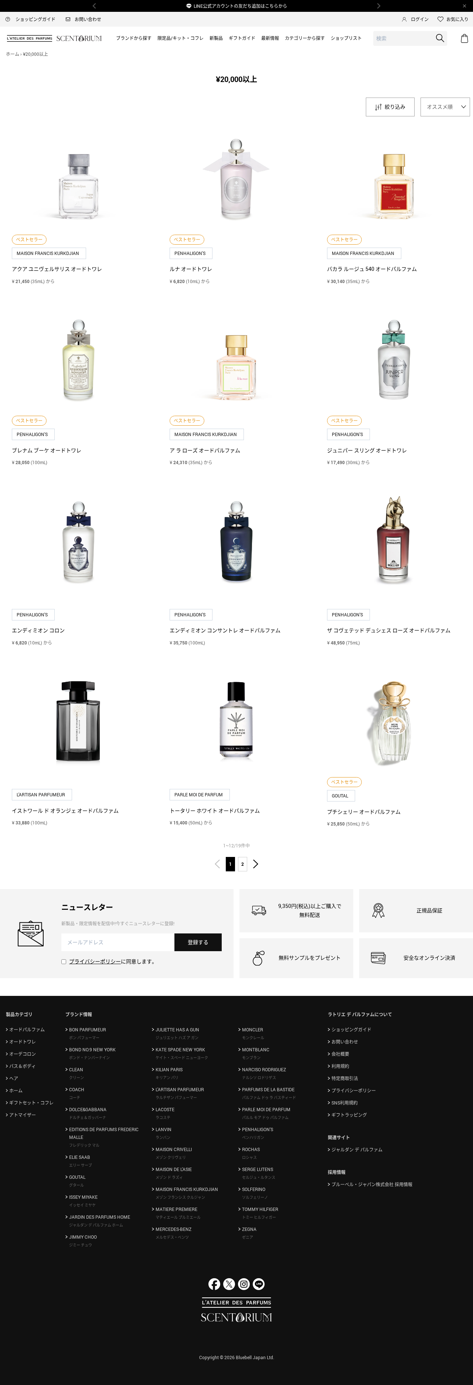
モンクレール (253, 1037)
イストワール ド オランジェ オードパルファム (65, 810)
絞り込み (395, 106)
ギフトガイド (242, 38)
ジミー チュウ (80, 1245)
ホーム (12, 54)
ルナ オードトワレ (191, 268)
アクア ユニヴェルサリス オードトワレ (57, 268)
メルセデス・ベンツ (172, 1237)
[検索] (440, 38)
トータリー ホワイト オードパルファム (215, 810)
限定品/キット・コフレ (180, 38)
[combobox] (410, 38)
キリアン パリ (167, 1077)
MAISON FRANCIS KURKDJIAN (48, 253)
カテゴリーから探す (305, 38)
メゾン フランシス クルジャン (180, 1197)
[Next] (378, 6)
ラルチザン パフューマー (176, 1097)
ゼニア (247, 1237)
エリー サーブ (80, 1165)
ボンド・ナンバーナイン (89, 1057)
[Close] (464, 6)
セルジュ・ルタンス (258, 1177)
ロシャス (249, 1157)
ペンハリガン (253, 1137)
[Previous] (95, 6)
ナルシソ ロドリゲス (259, 1077)
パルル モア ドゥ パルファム (265, 1117)
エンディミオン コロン (38, 630)
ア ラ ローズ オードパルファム (205, 450)
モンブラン (251, 1057)
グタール (76, 1185)
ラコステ (163, 1117)
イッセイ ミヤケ (82, 1205)
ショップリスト (346, 38)
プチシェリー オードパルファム (364, 811)
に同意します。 (113, 961)
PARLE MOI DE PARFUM (199, 794)
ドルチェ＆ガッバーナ (87, 1117)
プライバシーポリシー (95, 961)
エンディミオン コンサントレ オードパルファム (225, 630)
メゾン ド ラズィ (169, 1177)
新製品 (216, 38)
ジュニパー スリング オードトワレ (367, 450)
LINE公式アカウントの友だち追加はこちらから (240, 6)
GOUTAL (340, 796)
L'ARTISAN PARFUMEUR (41, 794)
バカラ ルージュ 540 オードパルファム (372, 268)
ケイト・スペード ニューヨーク (182, 1057)
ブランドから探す (134, 38)
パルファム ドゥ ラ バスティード (269, 1097)
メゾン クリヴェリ (171, 1157)
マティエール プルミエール (178, 1217)
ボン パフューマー (84, 1037)
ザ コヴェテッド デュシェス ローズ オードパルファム (388, 630)
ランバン (163, 1137)
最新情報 (270, 38)
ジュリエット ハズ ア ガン (177, 1037)
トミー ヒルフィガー (259, 1217)
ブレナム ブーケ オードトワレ (46, 450)
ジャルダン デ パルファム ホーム (96, 1225)
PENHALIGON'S (190, 253)
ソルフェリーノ (255, 1197)
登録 (198, 942)
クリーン (76, 1077)
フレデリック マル (84, 1145)
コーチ (74, 1097)
